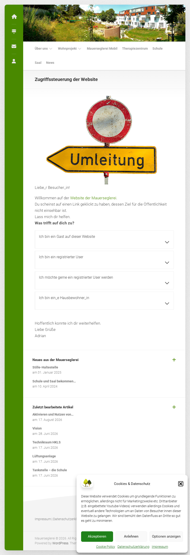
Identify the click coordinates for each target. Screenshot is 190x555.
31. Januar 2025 (49, 372)
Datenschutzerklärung (133, 547)
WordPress (60, 543)
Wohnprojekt (67, 48)
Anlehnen (131, 536)
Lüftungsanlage (44, 456)
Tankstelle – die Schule (49, 470)
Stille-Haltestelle (45, 367)
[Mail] (14, 46)
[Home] (14, 16)
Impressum (160, 547)
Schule (157, 48)
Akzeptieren (97, 536)
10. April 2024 (47, 386)
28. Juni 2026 (48, 434)
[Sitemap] (14, 31)
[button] (180, 483)
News (50, 63)
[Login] (14, 61)
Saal (38, 63)
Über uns (41, 48)
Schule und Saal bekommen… (54, 381)
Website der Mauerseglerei (93, 198)
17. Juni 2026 (48, 447)
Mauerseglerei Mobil (102, 48)
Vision (37, 428)
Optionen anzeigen (166, 536)
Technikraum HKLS (46, 442)
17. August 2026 (50, 420)
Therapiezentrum (135, 48)
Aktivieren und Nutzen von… (52, 414)
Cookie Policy (105, 547)
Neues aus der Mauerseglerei (55, 360)
